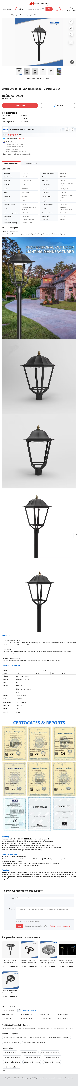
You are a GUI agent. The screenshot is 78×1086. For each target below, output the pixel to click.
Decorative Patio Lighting (12, 1042)
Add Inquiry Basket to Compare (39, 78)
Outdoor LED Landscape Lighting (34, 1042)
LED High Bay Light (45, 1018)
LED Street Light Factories (29, 1052)
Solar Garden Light (26, 1014)
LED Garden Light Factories (49, 1052)
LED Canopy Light (26, 1018)
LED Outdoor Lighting (25, 15)
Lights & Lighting (12, 15)
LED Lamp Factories (10, 1052)
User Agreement (50, 1078)
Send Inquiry (20, 105)
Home (3, 15)
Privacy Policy (69, 1078)
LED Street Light (44, 1014)
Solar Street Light (7, 1014)
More (4, 1071)
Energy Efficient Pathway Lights (59, 1037)
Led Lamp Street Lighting (33, 1057)
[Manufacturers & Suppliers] (39, 4)
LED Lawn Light (21, 1037)
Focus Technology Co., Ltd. (25, 1078)
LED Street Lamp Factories (12, 1057)
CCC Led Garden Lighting (32, 1062)
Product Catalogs (30, 1010)
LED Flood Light (7, 1018)
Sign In (5, 154)
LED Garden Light (37, 15)
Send (19, 926)
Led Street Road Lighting (52, 1057)
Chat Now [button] (59, 106)
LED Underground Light (37, 1037)
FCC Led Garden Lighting (52, 1062)
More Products (62, 1018)
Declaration (60, 1078)
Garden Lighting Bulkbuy (11, 1067)
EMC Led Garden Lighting (12, 1062)
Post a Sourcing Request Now (60, 926)
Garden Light (8, 1037)
